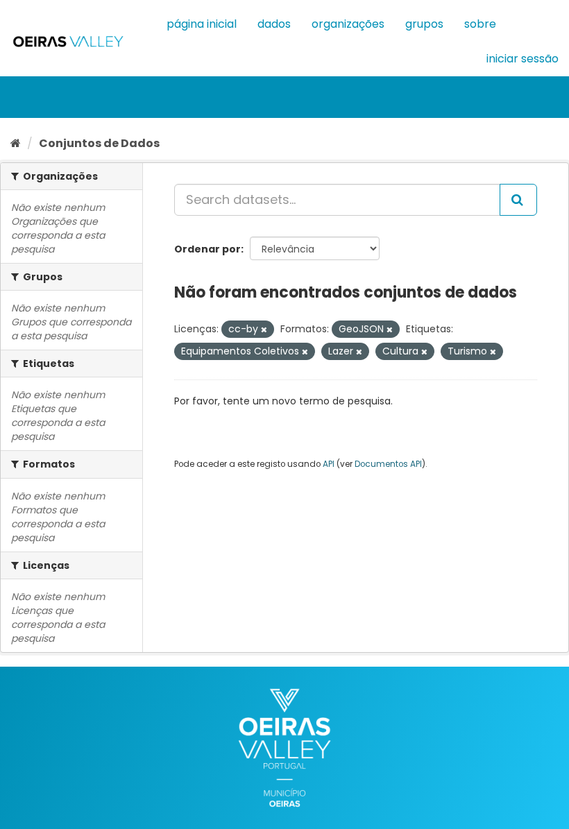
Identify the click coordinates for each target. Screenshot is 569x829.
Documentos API (388, 464)
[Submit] (518, 200)
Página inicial (202, 24)
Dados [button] (274, 24)
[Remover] (264, 329)
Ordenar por (207, 249)
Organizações (348, 24)
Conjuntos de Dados (99, 143)
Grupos (424, 24)
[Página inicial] (15, 143)
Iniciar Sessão (522, 59)
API (328, 464)
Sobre (480, 24)
